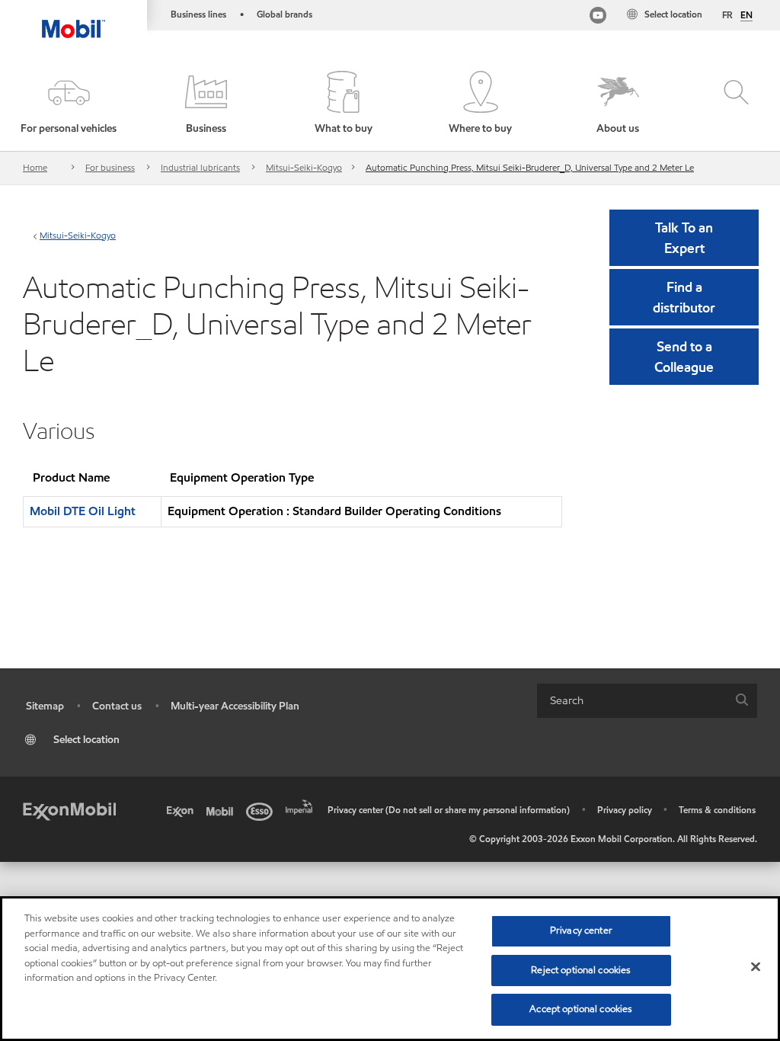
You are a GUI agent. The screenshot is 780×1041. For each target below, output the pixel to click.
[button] (69, 103)
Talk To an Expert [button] (684, 238)
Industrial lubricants (200, 167)
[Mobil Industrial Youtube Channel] (597, 17)
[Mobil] (222, 810)
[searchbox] (632, 701)
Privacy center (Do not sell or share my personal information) (449, 809)
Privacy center (581, 930)
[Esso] (262, 810)
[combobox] (647, 701)
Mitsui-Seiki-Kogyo (304, 167)
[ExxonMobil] (69, 810)
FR (727, 14)
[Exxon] (183, 810)
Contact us (117, 706)
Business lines (198, 14)
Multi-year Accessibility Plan (235, 706)
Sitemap (45, 706)
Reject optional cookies (581, 970)
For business (110, 167)
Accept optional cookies (580, 1009)
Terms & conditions (717, 809)
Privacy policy (624, 809)
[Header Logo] (73, 19)
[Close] (755, 967)
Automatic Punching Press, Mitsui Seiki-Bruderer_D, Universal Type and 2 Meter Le (530, 167)
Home (35, 167)
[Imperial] (301, 805)
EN (746, 15)
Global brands (284, 14)
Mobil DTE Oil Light (83, 511)
